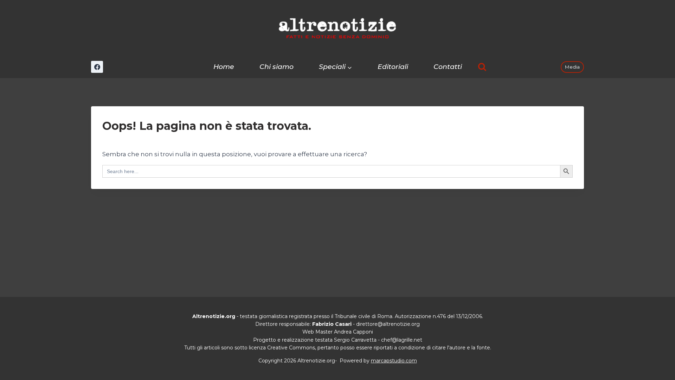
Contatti (447, 67)
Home (223, 67)
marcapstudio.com (394, 360)
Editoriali (393, 67)
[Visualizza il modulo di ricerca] (482, 67)
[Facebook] (97, 67)
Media (572, 67)
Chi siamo (276, 67)
